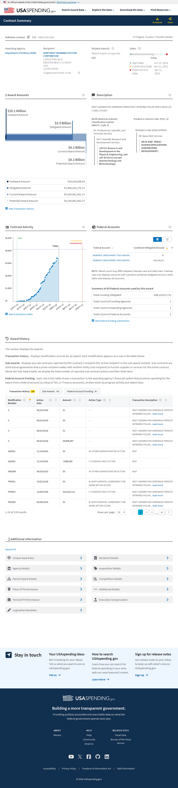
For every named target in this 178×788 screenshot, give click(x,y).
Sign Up (139, 675)
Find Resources (160, 9)
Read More (157, 414)
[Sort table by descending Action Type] (110, 401)
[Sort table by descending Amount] (80, 401)
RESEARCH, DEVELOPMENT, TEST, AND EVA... (112, 255)
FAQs (89, 735)
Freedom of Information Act (96, 768)
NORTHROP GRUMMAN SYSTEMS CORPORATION (60, 54)
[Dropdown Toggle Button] (170, 19)
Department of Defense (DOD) (20, 52)
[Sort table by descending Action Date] (56, 401)
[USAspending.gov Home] (30, 10)
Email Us (89, 743)
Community (89, 739)
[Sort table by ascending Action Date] (56, 399)
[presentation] (79, 72)
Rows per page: (107, 512)
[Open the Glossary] (28, 37)
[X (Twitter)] (80, 757)
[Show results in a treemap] (167, 239)
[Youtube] (71, 757)
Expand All (10, 549)
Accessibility (49, 768)
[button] (45, 557)
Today (55, 246)
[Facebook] (89, 757)
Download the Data (131, 9)
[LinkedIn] (107, 757)
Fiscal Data (120, 735)
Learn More (98, 679)
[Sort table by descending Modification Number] (30, 401)
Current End (76, 240)
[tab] (22, 391)
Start (20, 238)
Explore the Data (102, 9)
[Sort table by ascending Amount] (80, 399)
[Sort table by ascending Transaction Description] (166, 399)
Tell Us (53, 675)
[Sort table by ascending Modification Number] (30, 399)
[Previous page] (134, 512)
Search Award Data (73, 9)
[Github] (98, 757)
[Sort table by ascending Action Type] (110, 399)
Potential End (76, 243)
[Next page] (168, 512)
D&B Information (126, 768)
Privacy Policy (69, 768)
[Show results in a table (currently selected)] (157, 239)
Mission (57, 735)
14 (162, 512)
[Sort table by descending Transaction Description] (166, 401)
